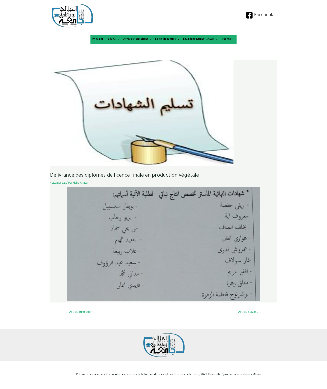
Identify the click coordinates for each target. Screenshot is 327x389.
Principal (97, 39)
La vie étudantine (165, 39)
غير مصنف (59, 183)
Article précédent (79, 312)
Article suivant (250, 312)
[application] (117, 39)
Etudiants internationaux (198, 39)
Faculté (111, 39)
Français (226, 39)
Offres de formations (135, 39)
